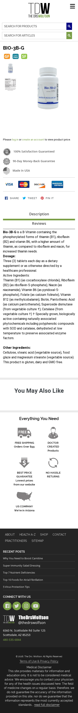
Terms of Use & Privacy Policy (39, 661)
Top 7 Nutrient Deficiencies (19, 572)
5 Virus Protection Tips (16, 587)
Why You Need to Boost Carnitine (23, 558)
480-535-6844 (12, 640)
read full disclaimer (47, 704)
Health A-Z (27, 534)
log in (15, 139)
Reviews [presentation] (39, 223)
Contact (59, 534)
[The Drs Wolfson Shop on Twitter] (16, 606)
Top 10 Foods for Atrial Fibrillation (23, 580)
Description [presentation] (39, 214)
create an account (33, 139)
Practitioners (16, 540)
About (10, 534)
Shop (44, 534)
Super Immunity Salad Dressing (21, 565)
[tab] (39, 214)
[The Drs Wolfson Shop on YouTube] (35, 606)
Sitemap (38, 540)
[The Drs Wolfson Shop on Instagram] (26, 606)
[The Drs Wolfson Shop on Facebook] (7, 606)
